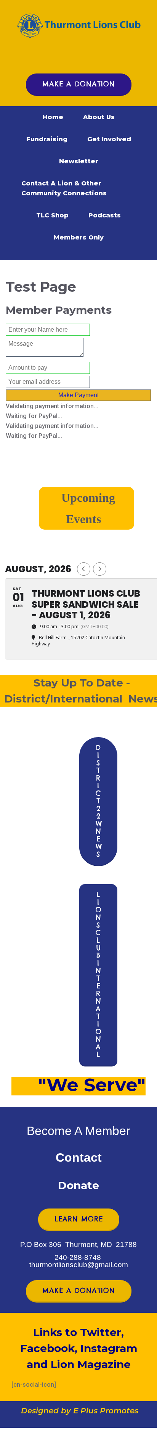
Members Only (79, 237)
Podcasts (104, 215)
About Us (99, 117)
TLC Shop (52, 215)
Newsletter (78, 161)
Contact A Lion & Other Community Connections (64, 188)
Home (53, 117)
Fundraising (46, 139)
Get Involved (109, 139)
